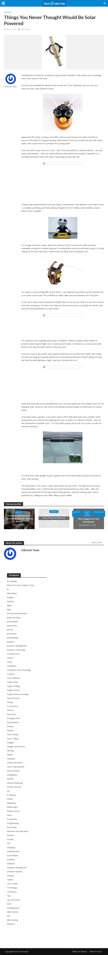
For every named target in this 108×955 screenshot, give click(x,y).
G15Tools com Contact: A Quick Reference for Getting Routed (19, 518)
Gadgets (8, 12)
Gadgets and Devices (87, 513)
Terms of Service (79, 951)
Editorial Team (10, 87)
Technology (99, 512)
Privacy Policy (96, 951)
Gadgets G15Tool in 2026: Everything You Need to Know (54, 518)
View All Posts (97, 543)
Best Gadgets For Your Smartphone (88, 520)
